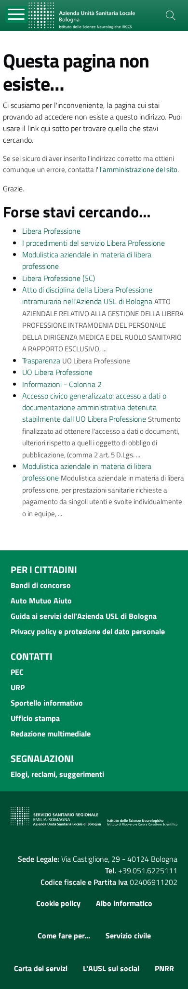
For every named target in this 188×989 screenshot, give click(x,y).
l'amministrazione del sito (138, 169)
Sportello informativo (47, 702)
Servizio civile (128, 935)
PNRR (164, 968)
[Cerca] (170, 15)
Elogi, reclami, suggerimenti (57, 774)
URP (18, 687)
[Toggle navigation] (16, 14)
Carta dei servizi (40, 968)
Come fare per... (64, 935)
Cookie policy (58, 903)
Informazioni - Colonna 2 (62, 384)
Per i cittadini (44, 569)
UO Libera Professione (57, 372)
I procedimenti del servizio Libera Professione (93, 243)
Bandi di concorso (41, 585)
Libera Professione (51, 231)
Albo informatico (124, 903)
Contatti (32, 656)
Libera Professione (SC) (58, 278)
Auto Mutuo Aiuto (41, 600)
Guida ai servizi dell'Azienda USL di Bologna (84, 616)
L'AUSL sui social (111, 968)
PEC (17, 672)
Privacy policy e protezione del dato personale (88, 631)
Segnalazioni (42, 758)
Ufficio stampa (35, 718)
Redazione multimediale (51, 733)
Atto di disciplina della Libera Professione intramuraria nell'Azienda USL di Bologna (87, 295)
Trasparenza (41, 360)
